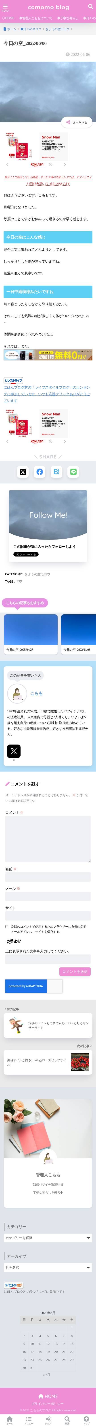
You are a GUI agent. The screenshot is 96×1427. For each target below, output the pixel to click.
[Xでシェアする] (23, 472)
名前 (11, 869)
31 (32, 1368)
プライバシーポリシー (47, 1404)
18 (40, 1352)
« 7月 (46, 1375)
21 (64, 1352)
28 (64, 1360)
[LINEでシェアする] (73, 472)
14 (64, 1343)
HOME (51, 1396)
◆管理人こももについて (35, 18)
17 (32, 1352)
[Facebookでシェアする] (39, 472)
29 (71, 1360)
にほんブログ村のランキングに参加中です (34, 1291)
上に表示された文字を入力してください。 (38, 951)
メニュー (29, 1423)
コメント (14, 812)
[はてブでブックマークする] (56, 472)
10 (32, 1343)
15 (71, 1343)
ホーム (9, 1423)
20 (56, 1352)
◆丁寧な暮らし (67, 18)
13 (56, 1343)
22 (71, 1352)
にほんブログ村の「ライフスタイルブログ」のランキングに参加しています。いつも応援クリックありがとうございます (47, 393)
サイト (10, 908)
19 (48, 1352)
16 (24, 1352)
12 (48, 1343)
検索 (67, 1423)
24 (32, 1360)
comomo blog (48, 6)
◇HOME (8, 18)
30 (24, 1368)
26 (48, 1360)
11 (40, 1343)
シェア (48, 1423)
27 (56, 1360)
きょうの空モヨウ (37, 574)
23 (24, 1360)
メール (12, 888)
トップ (86, 1423)
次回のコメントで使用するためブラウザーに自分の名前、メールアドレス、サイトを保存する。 (50, 929)
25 (40, 1360)
